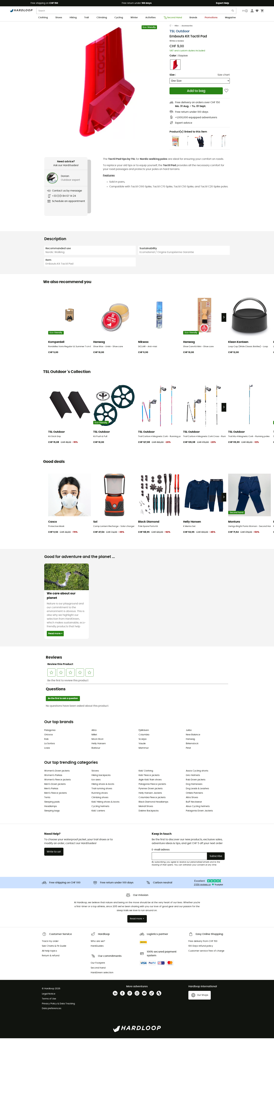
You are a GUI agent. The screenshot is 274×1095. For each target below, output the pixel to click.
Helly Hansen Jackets (150, 793)
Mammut (144, 748)
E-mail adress (161, 849)
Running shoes (99, 793)
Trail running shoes (101, 788)
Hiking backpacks (101, 775)
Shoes (58, 17)
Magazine (230, 17)
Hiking (73, 17)
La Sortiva (49, 743)
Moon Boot (97, 739)
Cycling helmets (100, 806)
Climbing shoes (99, 797)
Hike (177, 26)
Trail (86, 17)
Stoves (95, 771)
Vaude (142, 743)
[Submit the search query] (233, 11)
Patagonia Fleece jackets (152, 784)
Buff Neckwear (194, 802)
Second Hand (174, 17)
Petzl (188, 748)
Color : (179, 55)
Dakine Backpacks (149, 811)
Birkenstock (192, 743)
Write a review (177, 41)
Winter (134, 17)
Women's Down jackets (57, 771)
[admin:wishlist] (226, 90)
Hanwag (190, 739)
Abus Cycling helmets (198, 806)
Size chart (224, 75)
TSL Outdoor (179, 31)
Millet (94, 735)
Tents (47, 797)
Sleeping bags (52, 811)
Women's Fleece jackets (57, 780)
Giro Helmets (193, 775)
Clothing (43, 17)
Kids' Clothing (146, 771)
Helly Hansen (98, 743)
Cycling (118, 17)
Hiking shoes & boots (102, 784)
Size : (173, 75)
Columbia (144, 735)
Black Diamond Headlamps (153, 802)
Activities (150, 17)
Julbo (189, 730)
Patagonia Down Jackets (199, 811)
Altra (93, 730)
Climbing (102, 17)
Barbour (95, 748)
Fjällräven (144, 730)
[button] (107, 82)
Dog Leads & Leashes (197, 788)
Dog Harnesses (194, 784)
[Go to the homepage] (172, 26)
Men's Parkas (51, 788)
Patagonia (49, 730)
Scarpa (142, 739)
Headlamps (50, 806)
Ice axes (96, 780)
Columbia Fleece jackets (152, 797)
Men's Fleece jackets (55, 793)
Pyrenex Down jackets (151, 788)
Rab (46, 739)
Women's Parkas (53, 775)
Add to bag (196, 91)
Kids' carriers (98, 811)
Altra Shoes (192, 797)
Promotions (211, 17)
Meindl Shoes (146, 806)
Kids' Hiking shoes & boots (105, 802)
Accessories (187, 26)
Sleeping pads (52, 802)
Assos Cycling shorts (197, 771)
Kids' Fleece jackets (149, 775)
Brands (193, 17)
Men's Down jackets (55, 784)
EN (243, 11)
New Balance (193, 735)
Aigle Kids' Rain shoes (150, 780)
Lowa (47, 748)
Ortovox (48, 735)
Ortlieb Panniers (194, 793)
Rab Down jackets (195, 780)
